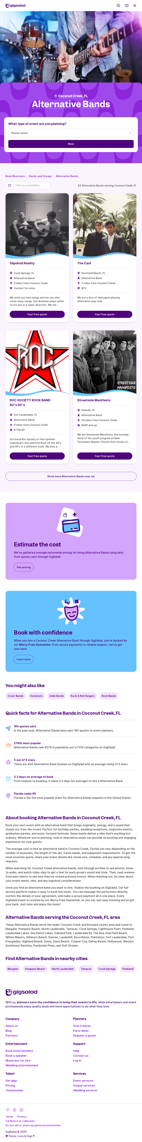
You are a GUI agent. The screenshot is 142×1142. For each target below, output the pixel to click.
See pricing (24, 567)
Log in (77, 1060)
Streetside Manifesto (93, 400)
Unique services (84, 1085)
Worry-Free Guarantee (34, 644)
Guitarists (36, 695)
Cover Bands (15, 695)
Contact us (80, 1055)
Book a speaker (16, 1055)
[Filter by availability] (32, 185)
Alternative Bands (67, 176)
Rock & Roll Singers (83, 695)
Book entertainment (19, 1051)
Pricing (10, 1085)
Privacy (21, 1116)
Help (76, 1051)
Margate (13, 968)
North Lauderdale (63, 968)
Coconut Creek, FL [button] (73, 96)
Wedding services (85, 1090)
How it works (82, 1026)
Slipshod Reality (22, 263)
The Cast (84, 263)
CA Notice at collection (20, 1120)
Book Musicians (15, 176)
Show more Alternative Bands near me (71, 476)
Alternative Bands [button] (71, 104)
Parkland (127, 968)
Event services (83, 1080)
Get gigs (11, 1080)
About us (12, 1026)
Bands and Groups (40, 176)
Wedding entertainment (22, 1065)
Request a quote (84, 1035)
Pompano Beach (35, 968)
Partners (12, 1035)
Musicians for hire (18, 1060)
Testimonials (14, 1090)
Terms (9, 1116)
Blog (9, 1030)
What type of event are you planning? (37, 124)
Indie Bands (57, 695)
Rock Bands (109, 695)
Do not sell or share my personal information (33, 1125)
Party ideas (81, 1030)
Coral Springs (107, 968)
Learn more (24, 659)
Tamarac (86, 968)
